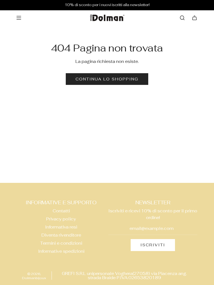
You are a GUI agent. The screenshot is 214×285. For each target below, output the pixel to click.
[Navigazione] (19, 18)
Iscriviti (152, 244)
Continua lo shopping (107, 79)
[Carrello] (194, 18)
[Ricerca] (182, 18)
